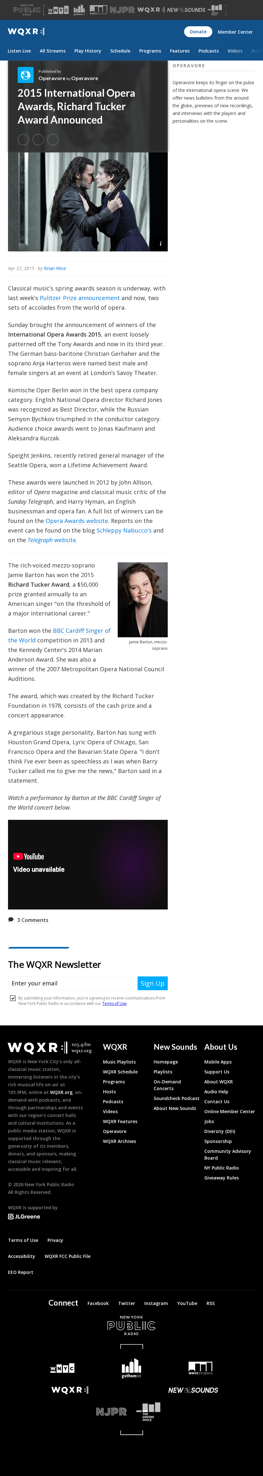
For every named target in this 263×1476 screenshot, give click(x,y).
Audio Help (216, 1092)
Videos (235, 51)
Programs (150, 51)
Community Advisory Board (227, 1154)
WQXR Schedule (120, 1072)
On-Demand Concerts (167, 1085)
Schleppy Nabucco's (124, 530)
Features (180, 51)
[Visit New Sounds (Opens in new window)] (186, 10)
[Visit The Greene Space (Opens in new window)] (215, 10)
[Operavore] (28, 75)
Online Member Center (229, 1111)
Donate (198, 32)
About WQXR (218, 1082)
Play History (87, 51)
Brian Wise (55, 268)
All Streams (52, 51)
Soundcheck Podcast (176, 1098)
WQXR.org (61, 1092)
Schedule (120, 51)
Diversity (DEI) (219, 1131)
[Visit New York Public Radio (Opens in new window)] (131, 1325)
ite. (73, 540)
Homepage (166, 1062)
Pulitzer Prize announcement (80, 298)
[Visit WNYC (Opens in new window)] (58, 10)
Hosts (109, 1092)
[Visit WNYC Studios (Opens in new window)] (98, 9)
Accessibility (21, 1256)
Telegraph (40, 540)
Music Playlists (119, 1062)
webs (61, 540)
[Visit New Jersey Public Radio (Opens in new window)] (70, 1412)
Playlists (163, 1072)
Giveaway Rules (221, 1178)
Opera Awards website (77, 521)
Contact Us (216, 1101)
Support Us (216, 1072)
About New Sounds (175, 1108)
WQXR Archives (119, 1141)
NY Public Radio (221, 1168)
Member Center (235, 32)
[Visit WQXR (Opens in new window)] (151, 10)
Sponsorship (218, 1141)
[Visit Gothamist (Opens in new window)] (79, 10)
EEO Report (20, 1272)
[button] (160, 243)
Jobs (209, 1121)
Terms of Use (23, 1240)
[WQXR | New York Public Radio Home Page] (26, 32)
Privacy (55, 1240)
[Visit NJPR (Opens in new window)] (122, 10)
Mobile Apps (218, 1062)
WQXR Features (120, 1121)
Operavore (51, 78)
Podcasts (209, 51)
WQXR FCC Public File (67, 1256)
